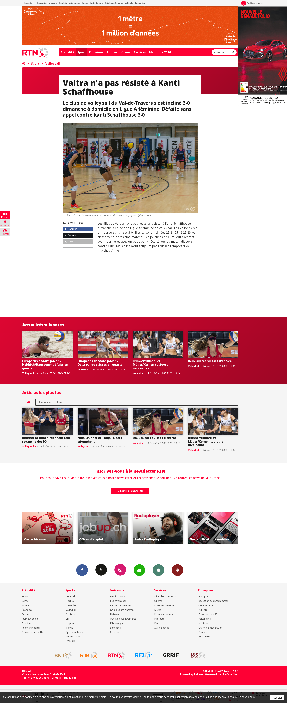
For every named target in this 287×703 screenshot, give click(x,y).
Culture (25, 614)
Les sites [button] (28, 3)
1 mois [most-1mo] (60, 402)
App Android (177, 570)
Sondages (115, 627)
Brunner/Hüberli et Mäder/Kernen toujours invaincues (150, 364)
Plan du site (69, 677)
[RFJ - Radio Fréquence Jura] (143, 655)
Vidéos (126, 52)
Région (25, 596)
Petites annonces (163, 614)
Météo (157, 610)
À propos (203, 596)
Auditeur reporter (31, 627)
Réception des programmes (213, 601)
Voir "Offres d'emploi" (48, 528)
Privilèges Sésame (114, 3)
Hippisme (71, 623)
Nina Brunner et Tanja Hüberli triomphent (100, 439)
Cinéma (158, 601)
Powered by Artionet (191, 674)
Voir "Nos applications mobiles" (158, 528)
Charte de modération (210, 627)
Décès (85, 3)
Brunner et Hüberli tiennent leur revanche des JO (46, 439)
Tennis (69, 627)
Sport (81, 52)
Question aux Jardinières (123, 618)
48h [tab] (29, 402)
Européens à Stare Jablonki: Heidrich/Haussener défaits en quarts (45, 364)
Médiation (203, 623)
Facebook (82, 570)
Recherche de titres (120, 605)
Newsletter (204, 636)
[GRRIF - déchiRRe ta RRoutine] (170, 655)
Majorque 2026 (160, 52)
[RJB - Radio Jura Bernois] (89, 655)
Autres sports (73, 636)
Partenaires (204, 618)
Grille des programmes (122, 610)
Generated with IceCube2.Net (221, 674)
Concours (115, 632)
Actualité (67, 52)
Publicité (202, 610)
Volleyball (52, 63)
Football (70, 596)
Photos (112, 52)
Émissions (96, 52)
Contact (202, 632)
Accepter (277, 697)
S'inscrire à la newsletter (130, 491)
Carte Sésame (96, 3)
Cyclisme (70, 614)
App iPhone (158, 570)
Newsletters (139, 570)
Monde (25, 605)
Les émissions (117, 596)
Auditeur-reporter (255, 3)
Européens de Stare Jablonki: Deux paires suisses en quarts (100, 363)
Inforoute (53, 3)
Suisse (25, 601)
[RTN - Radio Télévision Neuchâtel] (116, 655)
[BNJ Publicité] (61, 655)
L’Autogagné (117, 623)
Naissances (74, 3)
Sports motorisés (75, 632)
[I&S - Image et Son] (198, 655)
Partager (72, 229)
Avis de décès (161, 627)
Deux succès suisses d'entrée (210, 361)
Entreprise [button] (42, 3)
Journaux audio (30, 618)
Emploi (158, 623)
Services (140, 52)
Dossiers (26, 623)
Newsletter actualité (32, 632)
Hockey (70, 601)
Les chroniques (118, 601)
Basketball (71, 605)
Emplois (63, 3)
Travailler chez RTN (208, 614)
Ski (67, 618)
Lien (70, 241)
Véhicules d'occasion (135, 3)
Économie (27, 610)
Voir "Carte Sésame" (213, 528)
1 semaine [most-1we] (45, 402)
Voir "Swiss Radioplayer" (103, 528)
